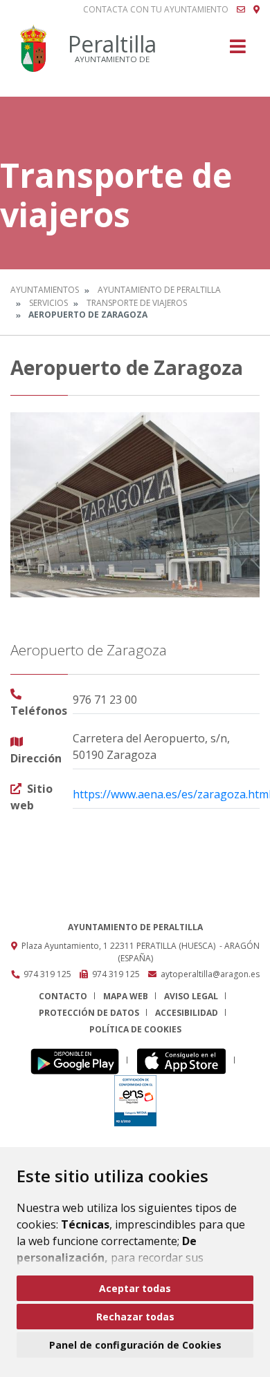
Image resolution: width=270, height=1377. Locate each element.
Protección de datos (89, 1013)
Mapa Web (125, 996)
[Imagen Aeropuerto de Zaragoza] (135, 504)
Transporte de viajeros (137, 303)
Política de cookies (135, 1029)
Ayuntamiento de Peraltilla (159, 290)
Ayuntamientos (44, 290)
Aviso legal (191, 996)
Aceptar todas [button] (135, 1288)
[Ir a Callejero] (256, 10)
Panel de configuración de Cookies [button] (135, 1344)
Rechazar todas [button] (135, 1316)
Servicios (48, 303)
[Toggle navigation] (238, 51)
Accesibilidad (186, 1013)
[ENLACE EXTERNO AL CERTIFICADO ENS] (135, 1100)
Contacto (63, 996)
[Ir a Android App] (78, 1060)
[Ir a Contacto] (241, 10)
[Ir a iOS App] (185, 1060)
